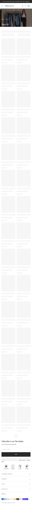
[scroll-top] (28, 501)
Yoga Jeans (9, 502)
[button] (22, 5)
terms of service (22, 460)
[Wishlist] (26, 5)
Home (2, 19)
